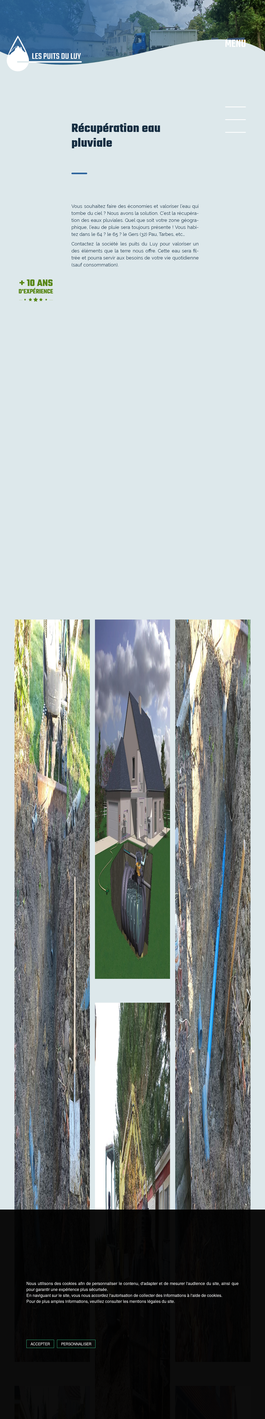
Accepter (40, 1343)
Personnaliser (76, 1343)
